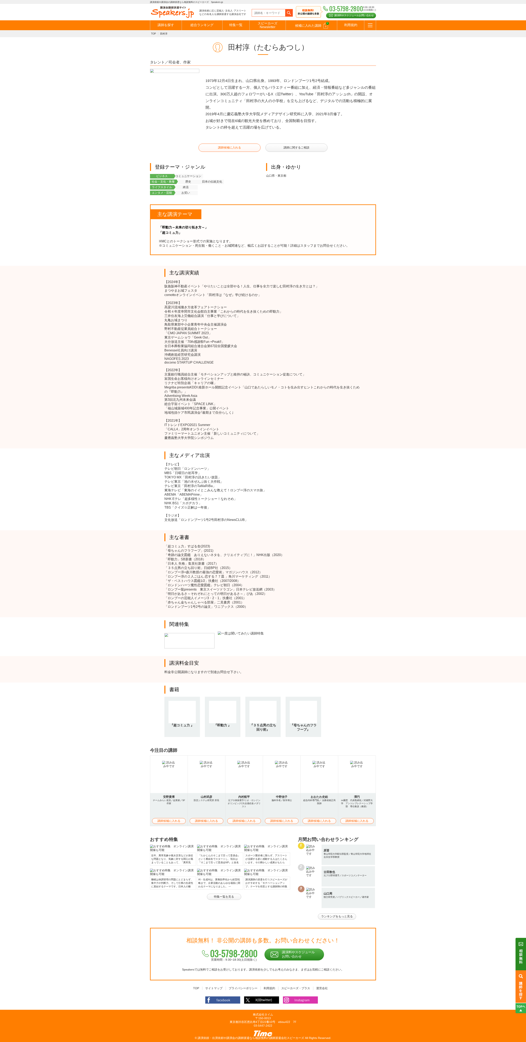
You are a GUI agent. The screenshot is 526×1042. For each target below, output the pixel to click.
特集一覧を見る (224, 896)
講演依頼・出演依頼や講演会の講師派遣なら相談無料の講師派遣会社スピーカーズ (251, 1038)
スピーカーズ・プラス (295, 988)
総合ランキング (201, 25)
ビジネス (162, 176)
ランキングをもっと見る (337, 916)
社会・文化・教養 (163, 181)
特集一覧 (235, 25)
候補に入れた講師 (311, 24)
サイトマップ (214, 988)
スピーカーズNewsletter (267, 25)
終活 (186, 187)
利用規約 (350, 25)
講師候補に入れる (229, 147)
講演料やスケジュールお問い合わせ (354, 15)
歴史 (188, 181)
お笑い (185, 192)
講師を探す (166, 25)
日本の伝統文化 (212, 181)
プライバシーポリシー (243, 988)
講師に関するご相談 (296, 147)
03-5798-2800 (233, 953)
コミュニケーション (188, 176)
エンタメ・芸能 (162, 192)
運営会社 (322, 988)
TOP (153, 33)
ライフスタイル (162, 187)
